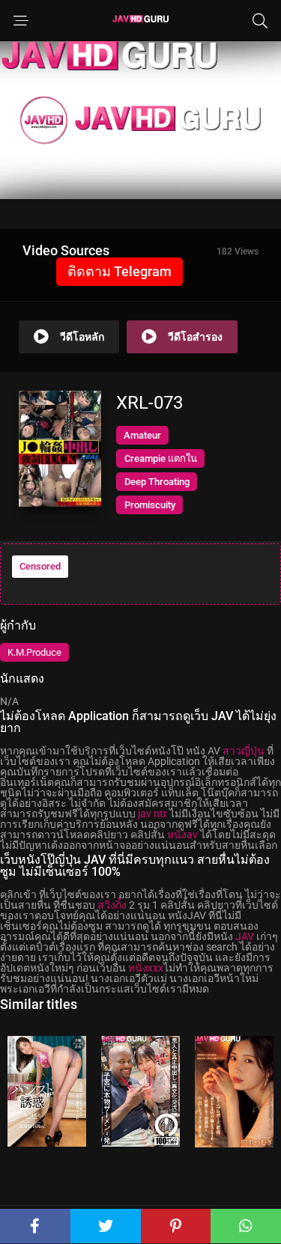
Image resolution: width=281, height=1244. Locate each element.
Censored (40, 566)
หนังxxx (145, 968)
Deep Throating (157, 481)
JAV (244, 936)
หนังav (182, 835)
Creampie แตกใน (160, 458)
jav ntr (152, 814)
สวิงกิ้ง (112, 905)
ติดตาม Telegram (119, 271)
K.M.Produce (34, 652)
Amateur (142, 435)
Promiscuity (149, 504)
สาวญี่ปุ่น (244, 751)
